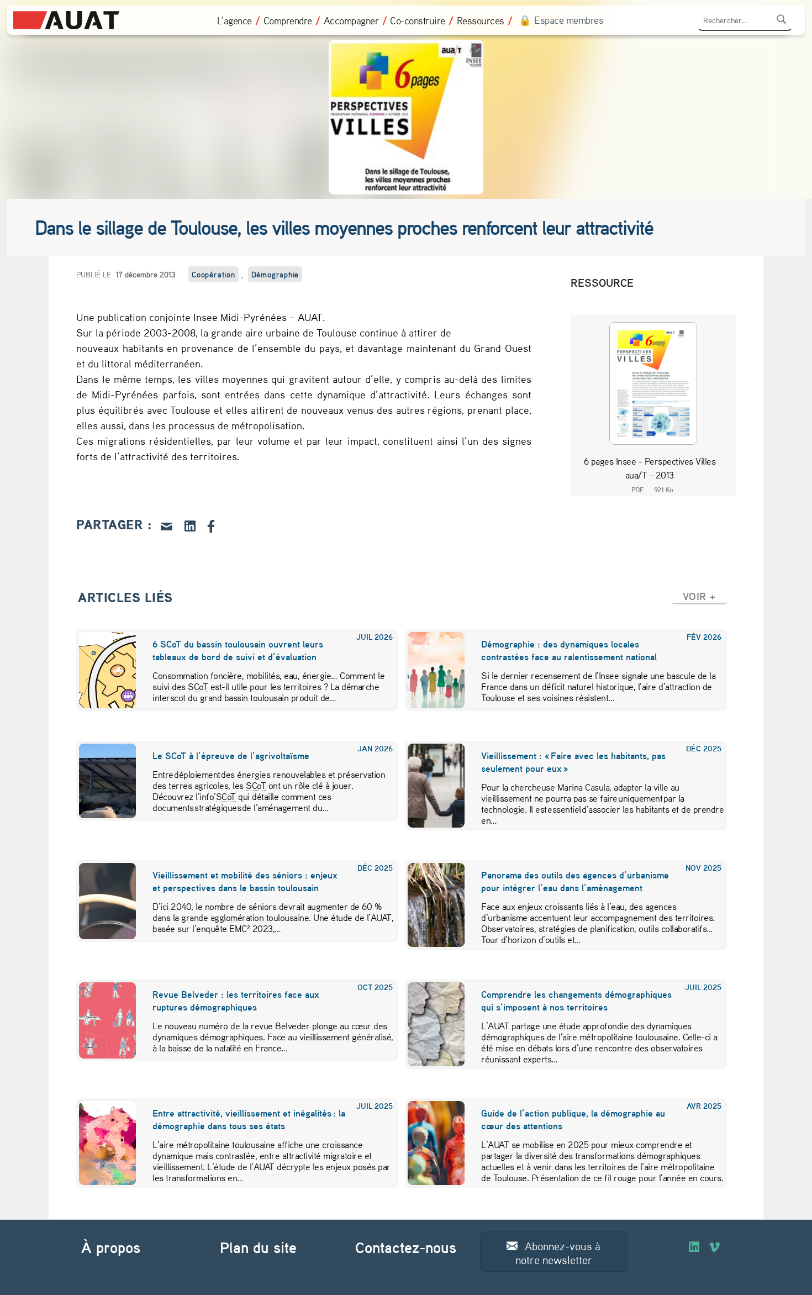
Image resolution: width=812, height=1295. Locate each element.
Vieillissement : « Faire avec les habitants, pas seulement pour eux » (573, 762)
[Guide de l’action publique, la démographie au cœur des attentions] (429, 1143)
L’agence (234, 20)
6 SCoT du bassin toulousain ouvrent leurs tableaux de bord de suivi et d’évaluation (237, 650)
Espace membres (568, 20)
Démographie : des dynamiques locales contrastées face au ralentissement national (569, 650)
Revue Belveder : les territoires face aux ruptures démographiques (235, 1000)
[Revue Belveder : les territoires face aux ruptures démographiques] (100, 1020)
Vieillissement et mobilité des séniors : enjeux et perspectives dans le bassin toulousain (245, 881)
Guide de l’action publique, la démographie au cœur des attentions (573, 1119)
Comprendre (287, 20)
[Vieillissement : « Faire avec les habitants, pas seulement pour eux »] (429, 786)
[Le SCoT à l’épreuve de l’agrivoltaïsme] (100, 781)
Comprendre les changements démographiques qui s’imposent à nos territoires (576, 1000)
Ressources (480, 20)
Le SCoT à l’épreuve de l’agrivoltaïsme (231, 755)
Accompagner (351, 20)
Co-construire (417, 20)
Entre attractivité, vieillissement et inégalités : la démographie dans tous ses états (248, 1119)
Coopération (213, 274)
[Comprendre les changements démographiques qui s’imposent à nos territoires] (429, 1024)
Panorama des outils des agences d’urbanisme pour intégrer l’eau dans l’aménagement (575, 881)
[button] (699, 596)
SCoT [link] (198, 686)
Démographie (275, 274)
